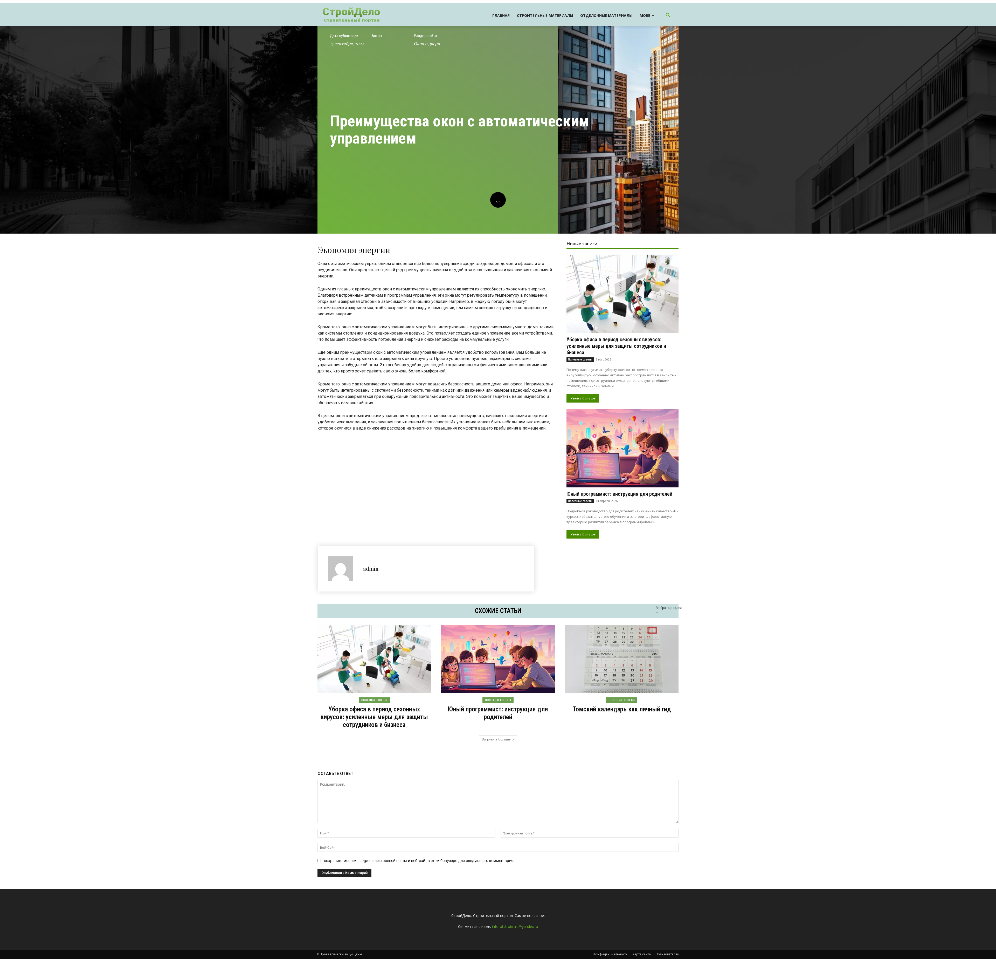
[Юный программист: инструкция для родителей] (622, 448)
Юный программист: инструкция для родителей (619, 494)
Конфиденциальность (610, 954)
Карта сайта (642, 954)
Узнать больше (582, 398)
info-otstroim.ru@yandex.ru (515, 926)
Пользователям (668, 954)
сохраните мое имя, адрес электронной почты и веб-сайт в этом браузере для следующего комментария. (419, 860)
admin (370, 568)
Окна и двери (427, 43)
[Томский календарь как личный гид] (622, 659)
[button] (668, 15)
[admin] (343, 568)
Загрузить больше (496, 739)
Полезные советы (580, 359)
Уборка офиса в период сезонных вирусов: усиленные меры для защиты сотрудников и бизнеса (616, 346)
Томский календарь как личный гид (622, 709)
